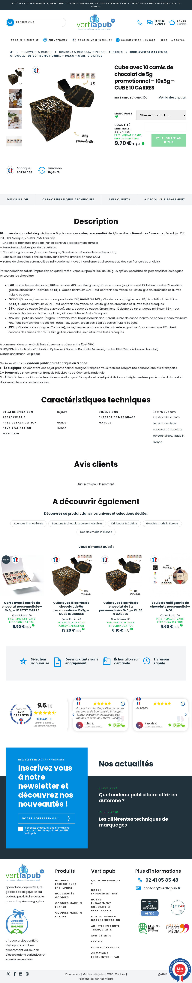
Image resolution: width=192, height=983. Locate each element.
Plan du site (72, 974)
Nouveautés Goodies (65, 895)
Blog (164, 39)
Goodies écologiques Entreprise (65, 884)
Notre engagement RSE (104, 892)
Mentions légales (94, 974)
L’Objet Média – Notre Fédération (105, 918)
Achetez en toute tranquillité (105, 928)
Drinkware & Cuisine (36, 52)
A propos (178, 39)
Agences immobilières (28, 523)
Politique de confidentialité (96, 979)
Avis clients (119, 199)
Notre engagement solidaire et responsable (101, 905)
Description (17, 199)
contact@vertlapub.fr (161, 888)
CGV (110, 974)
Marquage (123, 115)
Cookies (120, 974)
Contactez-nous (105, 947)
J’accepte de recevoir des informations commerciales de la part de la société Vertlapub (47, 831)
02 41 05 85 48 (161, 880)
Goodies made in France (96, 532)
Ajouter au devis (172, 140)
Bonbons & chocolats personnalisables (91, 52)
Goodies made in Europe (162, 523)
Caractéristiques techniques (68, 199)
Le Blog (97, 941)
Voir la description (172, 97)
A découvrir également (164, 199)
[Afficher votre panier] (173, 23)
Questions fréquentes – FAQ (105, 955)
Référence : (123, 97)
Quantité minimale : (123, 126)
